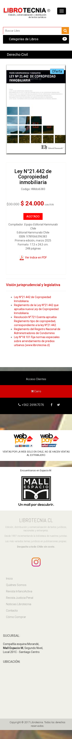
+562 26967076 (32, 405)
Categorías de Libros (23, 39)
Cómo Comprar (16, 617)
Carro (37, 391)
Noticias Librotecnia (18, 604)
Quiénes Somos (16, 585)
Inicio (9, 578)
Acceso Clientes (36, 379)
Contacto (12, 610)
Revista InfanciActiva (19, 591)
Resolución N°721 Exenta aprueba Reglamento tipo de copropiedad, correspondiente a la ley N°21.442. (35, 321)
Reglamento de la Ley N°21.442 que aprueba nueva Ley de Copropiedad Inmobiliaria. (36, 309)
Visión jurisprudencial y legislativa (33, 285)
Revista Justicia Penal (19, 597)
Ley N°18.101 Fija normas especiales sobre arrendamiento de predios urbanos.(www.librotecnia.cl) (37, 341)
